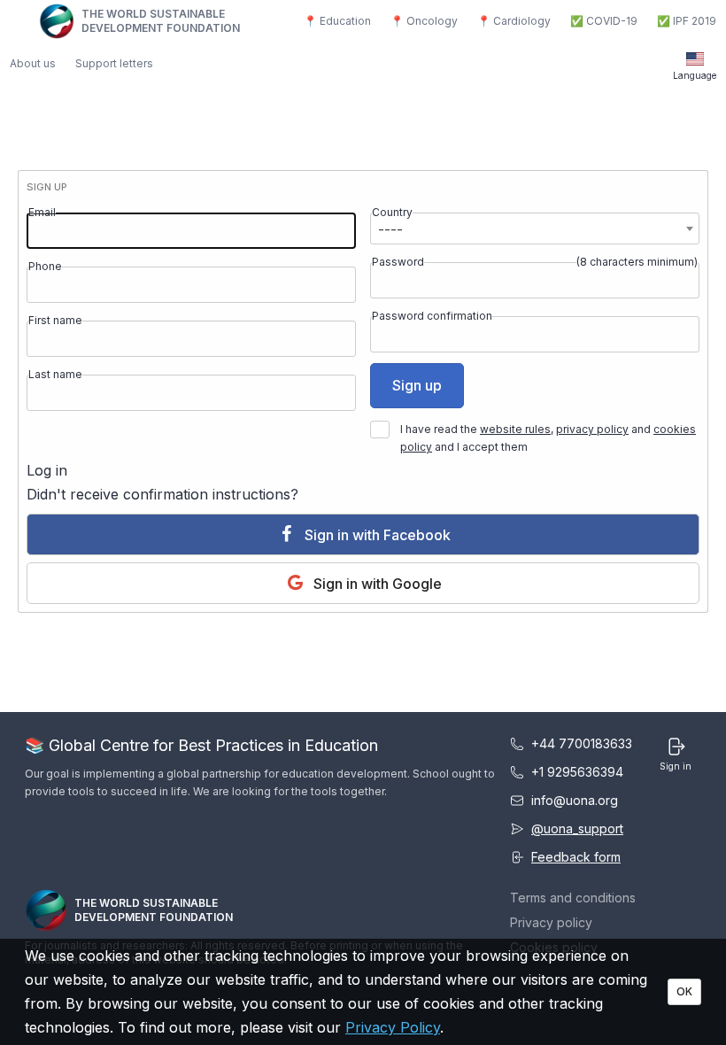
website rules (515, 429)
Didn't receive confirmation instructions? (162, 494)
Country (392, 212)
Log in (47, 470)
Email (42, 212)
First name (55, 320)
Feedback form (576, 856)
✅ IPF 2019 (686, 20)
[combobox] (534, 228)
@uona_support (577, 828)
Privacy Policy (392, 1027)
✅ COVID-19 (603, 20)
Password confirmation (432, 315)
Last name (55, 374)
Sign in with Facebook (376, 535)
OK (684, 991)
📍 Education (337, 20)
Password (398, 261)
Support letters (114, 63)
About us (33, 63)
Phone (45, 266)
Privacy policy (551, 922)
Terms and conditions (573, 897)
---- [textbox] (390, 229)
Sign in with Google (376, 583)
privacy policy (592, 429)
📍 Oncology (424, 20)
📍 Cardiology (514, 20)
